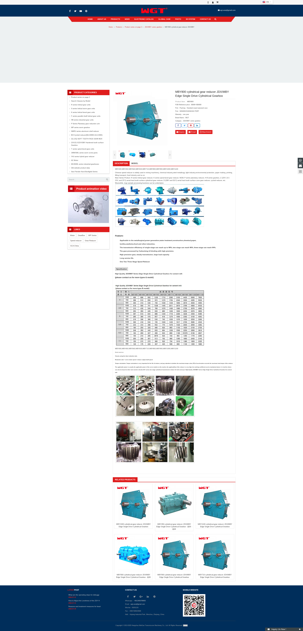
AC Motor (74, 160)
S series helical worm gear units (83, 108)
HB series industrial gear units (82, 120)
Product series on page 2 (133, 27)
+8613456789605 (140, 601)
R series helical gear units (80, 105)
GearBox (81, 235)
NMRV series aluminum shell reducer (85, 131)
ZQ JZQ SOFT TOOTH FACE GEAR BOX (86, 139)
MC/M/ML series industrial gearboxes (85, 164)
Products (119, 27)
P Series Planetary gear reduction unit (85, 124)
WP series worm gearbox (80, 127)
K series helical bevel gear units (83, 112)
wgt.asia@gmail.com (228, 10)
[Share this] (178, 126)
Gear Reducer (90, 241)
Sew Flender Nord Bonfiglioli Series (84, 172)
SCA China (74, 246)
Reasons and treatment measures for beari (84, 606)
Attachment (206, 132)
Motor (72, 235)
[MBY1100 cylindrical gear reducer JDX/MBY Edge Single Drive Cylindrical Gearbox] (215, 503)
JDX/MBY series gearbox (153, 27)
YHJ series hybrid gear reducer (82, 156)
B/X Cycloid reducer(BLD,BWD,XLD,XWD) (86, 135)
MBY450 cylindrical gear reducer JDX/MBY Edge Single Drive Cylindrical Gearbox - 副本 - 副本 (174, 526)
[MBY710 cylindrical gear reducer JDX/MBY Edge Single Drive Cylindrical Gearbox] (215, 553)
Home (111, 27)
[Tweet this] (184, 126)
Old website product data (80, 168)
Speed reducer (76, 241)
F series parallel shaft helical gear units (85, 116)
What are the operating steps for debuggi (83, 595)
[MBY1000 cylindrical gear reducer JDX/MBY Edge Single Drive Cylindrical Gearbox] (133, 503)
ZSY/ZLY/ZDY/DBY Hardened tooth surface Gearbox (87, 144)
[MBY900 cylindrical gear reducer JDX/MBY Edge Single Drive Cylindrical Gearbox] (174, 553)
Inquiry (181, 132)
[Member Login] (212, 2)
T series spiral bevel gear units (82, 149)
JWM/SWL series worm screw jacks (84, 153)
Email (193, 132)
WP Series (92, 235)
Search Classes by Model (80, 101)
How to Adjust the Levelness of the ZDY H (84, 601)
